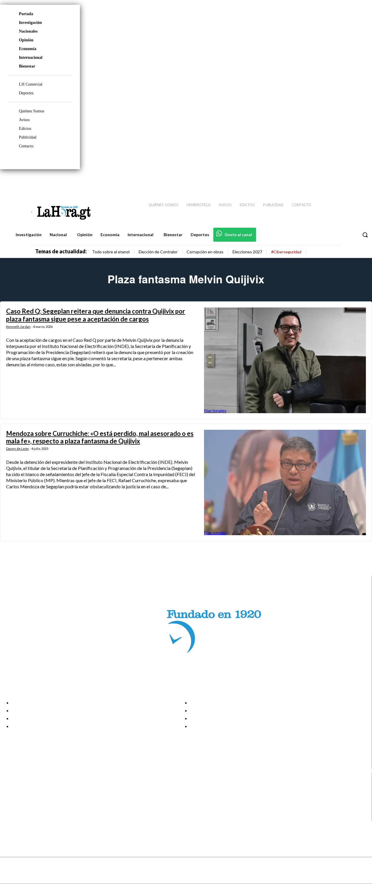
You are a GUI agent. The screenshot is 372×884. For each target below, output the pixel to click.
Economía (27, 49)
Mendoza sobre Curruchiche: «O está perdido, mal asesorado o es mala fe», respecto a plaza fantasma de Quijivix (100, 437)
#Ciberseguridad (286, 251)
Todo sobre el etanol (111, 251)
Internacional (30, 57)
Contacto (26, 146)
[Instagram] (330, 180)
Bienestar (27, 66)
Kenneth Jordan (18, 326)
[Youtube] (361, 180)
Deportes (26, 93)
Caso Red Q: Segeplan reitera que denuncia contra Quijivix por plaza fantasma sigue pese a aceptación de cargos (95, 315)
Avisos (24, 120)
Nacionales (28, 31)
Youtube (26, 816)
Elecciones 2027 (247, 251)
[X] (9, 809)
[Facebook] (319, 180)
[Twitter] (350, 180)
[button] (365, 235)
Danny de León (17, 448)
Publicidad (27, 137)
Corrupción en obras (205, 251)
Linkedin (26, 802)
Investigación (30, 22)
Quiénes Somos (31, 111)
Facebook (27, 787)
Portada (26, 14)
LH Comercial (30, 84)
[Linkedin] (340, 180)
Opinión (26, 40)
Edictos (25, 128)
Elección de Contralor (158, 251)
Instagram (27, 795)
